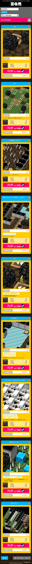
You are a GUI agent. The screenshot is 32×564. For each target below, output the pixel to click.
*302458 (24, 495)
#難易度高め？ (15, 293)
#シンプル (12, 353)
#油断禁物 (6, 293)
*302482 (24, 310)
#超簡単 (5, 353)
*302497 (24, 250)
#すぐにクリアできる (9, 234)
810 (27, 58)
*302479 (24, 434)
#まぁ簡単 (13, 415)
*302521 (24, 189)
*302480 (24, 372)
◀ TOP (4, 558)
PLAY (14, 71)
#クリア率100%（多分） (10, 417)
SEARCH (4, 12)
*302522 (24, 132)
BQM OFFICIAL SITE (21, 558)
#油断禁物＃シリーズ (9, 477)
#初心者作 (6, 415)
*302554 (24, 75)
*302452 (24, 550)
